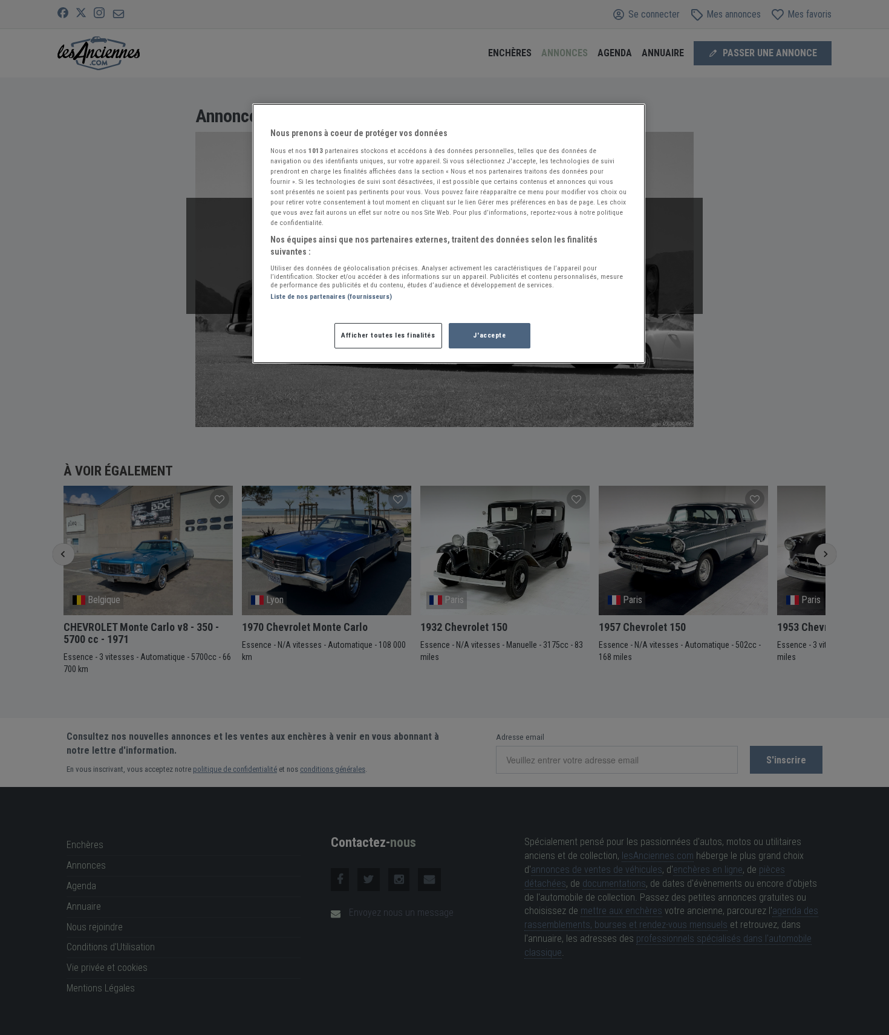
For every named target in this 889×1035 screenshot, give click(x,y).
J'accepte (489, 335)
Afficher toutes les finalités (388, 335)
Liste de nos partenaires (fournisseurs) (331, 296)
